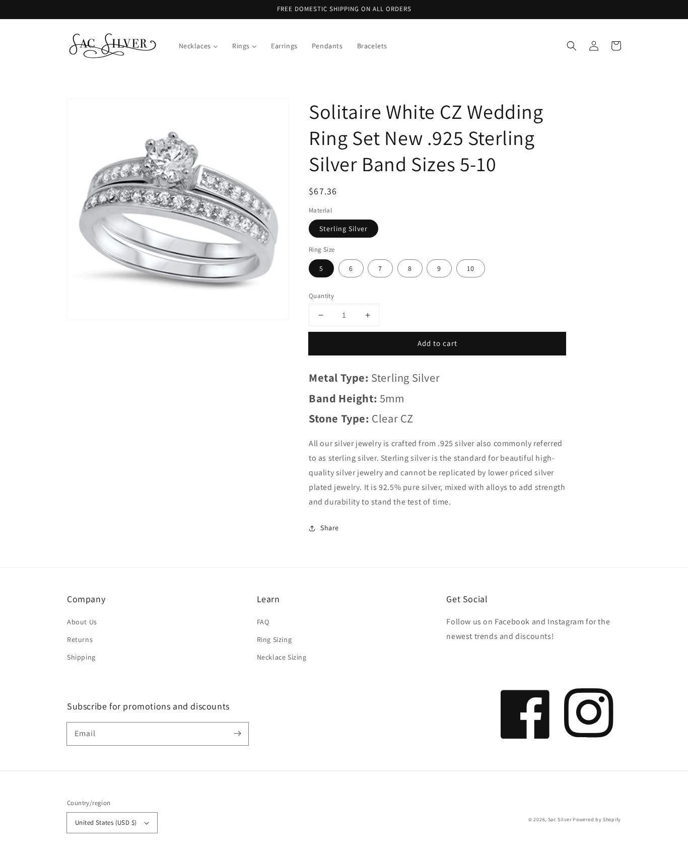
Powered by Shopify (597, 819)
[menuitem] (198, 45)
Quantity (321, 296)
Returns (80, 639)
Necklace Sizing (282, 657)
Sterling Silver (343, 228)
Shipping (81, 657)
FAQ (263, 621)
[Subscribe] (237, 734)
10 (470, 268)
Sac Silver (560, 819)
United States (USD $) (105, 822)
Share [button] (329, 527)
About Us (82, 621)
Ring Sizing (274, 639)
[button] (572, 46)
